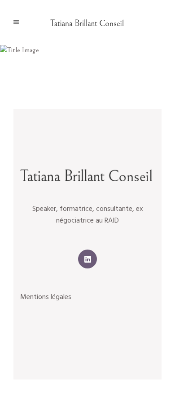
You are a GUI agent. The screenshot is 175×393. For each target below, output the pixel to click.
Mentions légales (45, 297)
